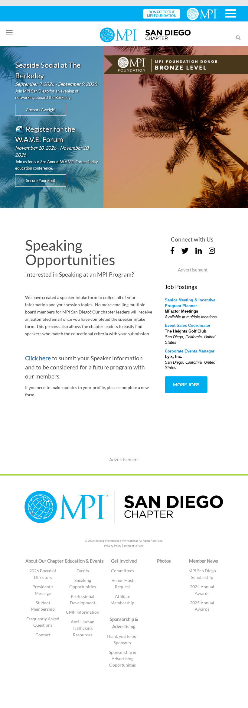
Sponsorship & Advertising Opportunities (122, 659)
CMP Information (82, 612)
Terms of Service (134, 545)
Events (83, 570)
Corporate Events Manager (189, 351)
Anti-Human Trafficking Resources (82, 628)
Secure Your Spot (40, 180)
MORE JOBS (186, 384)
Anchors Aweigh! (40, 109)
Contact (43, 634)
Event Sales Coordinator (187, 325)
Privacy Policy (112, 545)
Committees (122, 570)
